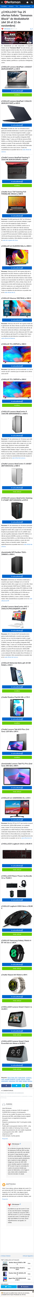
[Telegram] (27, 1085)
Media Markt (21, 1077)
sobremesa (12, 1081)
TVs (17, 6)
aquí (28, 369)
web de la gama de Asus (10, 240)
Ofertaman (15, 1144)
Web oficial (17, 492)
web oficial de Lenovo (18, 458)
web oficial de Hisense (8, 338)
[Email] (30, 1085)
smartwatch (4, 1081)
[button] (2, 2)
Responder (5, 1138)
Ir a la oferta (16, 91)
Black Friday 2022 (13, 1077)
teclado (25, 1081)
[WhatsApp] (23, 1085)
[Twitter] (17, 1085)
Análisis (17, 95)
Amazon (11, 6)
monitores (28, 1077)
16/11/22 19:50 (15, 1145)
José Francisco (11, 1184)
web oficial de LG (10, 292)
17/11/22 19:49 (9, 1185)
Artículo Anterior (6, 1255)
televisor (30, 1081)
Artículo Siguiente (28, 1255)
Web (29, 1263)
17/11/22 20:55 (15, 1206)
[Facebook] (6, 1085)
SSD (17, 1081)
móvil (2, 1079)
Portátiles (4, 6)
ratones (23, 1079)
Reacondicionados (25, 6)
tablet (20, 1081)
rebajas (28, 1079)
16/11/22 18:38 (9, 1105)
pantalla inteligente (10, 1079)
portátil (18, 1079)
